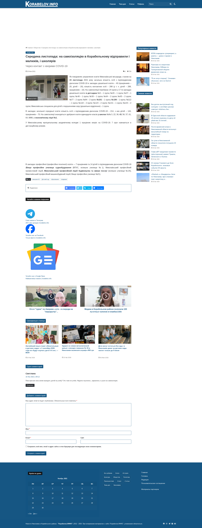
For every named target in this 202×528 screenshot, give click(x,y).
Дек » (35, 514)
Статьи (131, 4)
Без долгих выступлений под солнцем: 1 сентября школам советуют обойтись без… (162, 106)
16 (42, 498)
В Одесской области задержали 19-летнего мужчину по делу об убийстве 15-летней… (163, 118)
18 (62, 498)
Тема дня (122, 4)
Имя (28, 429)
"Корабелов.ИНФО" (65, 524)
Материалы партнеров (150, 489)
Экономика (117, 485)
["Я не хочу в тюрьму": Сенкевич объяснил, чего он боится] (143, 81)
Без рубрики (108, 473)
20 (82, 498)
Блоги (117, 473)
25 (62, 503)
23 (42, 503)
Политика (126, 477)
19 (72, 498)
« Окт (30, 514)
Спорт (119, 481)
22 (33, 503)
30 (42, 508)
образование (55, 179)
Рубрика (141, 4)
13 (82, 493)
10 (52, 493)
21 (92, 498)
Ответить (30, 385)
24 (52, 503)
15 (33, 498)
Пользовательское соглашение (153, 483)
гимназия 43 (36, 179)
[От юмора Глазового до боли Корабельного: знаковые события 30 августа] (143, 166)
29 (33, 508)
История (125, 473)
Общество (37, 48)
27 (82, 503)
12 (72, 493)
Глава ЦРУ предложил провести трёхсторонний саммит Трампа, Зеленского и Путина (163, 154)
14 (92, 493)
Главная (113, 4)
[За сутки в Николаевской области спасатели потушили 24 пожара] (143, 143)
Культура (107, 477)
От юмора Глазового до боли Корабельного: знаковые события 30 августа (162, 165)
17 (52, 498)
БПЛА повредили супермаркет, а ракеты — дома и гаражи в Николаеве (163, 55)
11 (62, 493)
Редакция (145, 480)
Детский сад (45, 179)
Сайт (82, 438)
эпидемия (64, 179)
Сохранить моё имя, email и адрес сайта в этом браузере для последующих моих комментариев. (64, 446)
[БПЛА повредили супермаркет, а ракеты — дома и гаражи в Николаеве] (143, 56)
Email (28, 438)
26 (72, 503)
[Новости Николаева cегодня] (42, 4)
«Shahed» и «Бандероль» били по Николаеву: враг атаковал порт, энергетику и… (163, 176)
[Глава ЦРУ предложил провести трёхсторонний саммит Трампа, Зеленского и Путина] (143, 155)
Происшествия (109, 481)
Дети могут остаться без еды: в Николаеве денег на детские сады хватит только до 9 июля (112, 348)
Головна (144, 476)
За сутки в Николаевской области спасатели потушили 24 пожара (163, 143)
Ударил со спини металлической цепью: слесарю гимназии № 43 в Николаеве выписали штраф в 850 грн (78, 348)
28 (92, 503)
